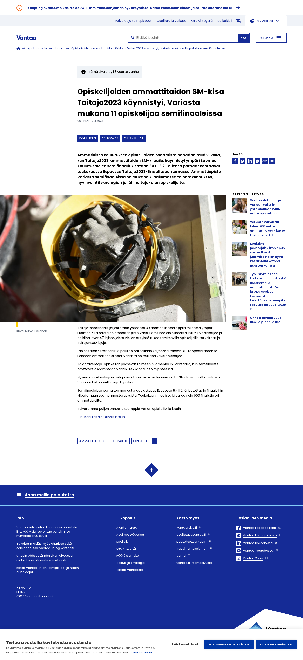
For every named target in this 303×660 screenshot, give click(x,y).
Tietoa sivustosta (140, 652)
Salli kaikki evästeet (276, 644)
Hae (244, 38)
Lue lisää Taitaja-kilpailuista (99, 417)
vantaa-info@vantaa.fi (56, 548)
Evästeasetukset (185, 644)
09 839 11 (40, 536)
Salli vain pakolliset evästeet (229, 644)
